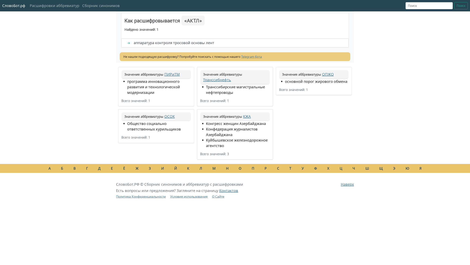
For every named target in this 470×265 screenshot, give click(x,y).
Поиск (461, 6)
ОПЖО (328, 74)
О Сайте (218, 196)
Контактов (228, 190)
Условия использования (189, 196)
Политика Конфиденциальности (141, 196)
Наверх (347, 184)
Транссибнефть (217, 79)
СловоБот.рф (13, 5)
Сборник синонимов (101, 5)
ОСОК (169, 116)
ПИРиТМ (172, 74)
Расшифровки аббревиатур (54, 5)
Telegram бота (251, 57)
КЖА (247, 116)
